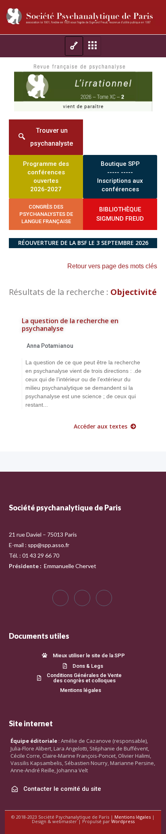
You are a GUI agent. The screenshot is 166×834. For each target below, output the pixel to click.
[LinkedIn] (104, 598)
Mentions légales (132, 817)
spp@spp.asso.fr (48, 544)
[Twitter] (82, 598)
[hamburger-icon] (74, 46)
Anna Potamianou (50, 346)
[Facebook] (60, 598)
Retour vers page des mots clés (112, 266)
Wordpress (123, 821)
